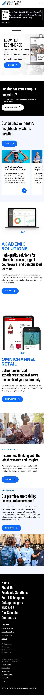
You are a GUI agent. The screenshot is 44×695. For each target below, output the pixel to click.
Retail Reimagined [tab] (37, 31)
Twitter (7, 647)
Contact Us (9, 617)
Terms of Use (6, 668)
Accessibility (5, 678)
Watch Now (5, 23)
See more (7, 143)
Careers (4, 639)
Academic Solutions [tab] (6, 31)
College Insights (12, 602)
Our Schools (10, 612)
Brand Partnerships (8, 632)
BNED (3, 681)
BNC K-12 (8, 607)
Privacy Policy (6, 671)
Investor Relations (7, 635)
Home (5, 582)
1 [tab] (22, 232)
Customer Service (7, 628)
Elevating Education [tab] (27, 31)
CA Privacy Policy (7, 675)
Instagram (8, 650)
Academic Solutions (15, 592)
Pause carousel (41, 36)
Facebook (8, 644)
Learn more (11, 61)
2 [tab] (24, 232)
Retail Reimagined (13, 597)
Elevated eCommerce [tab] (16, 31)
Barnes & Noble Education (15, 688)
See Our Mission (9, 528)
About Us (7, 587)
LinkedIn (7, 653)
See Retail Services (10, 399)
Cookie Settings (6, 665)
